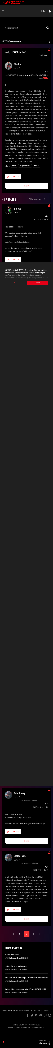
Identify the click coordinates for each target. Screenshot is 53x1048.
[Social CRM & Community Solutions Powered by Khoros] (44, 1043)
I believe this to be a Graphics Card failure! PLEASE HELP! (25, 989)
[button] (8, 176)
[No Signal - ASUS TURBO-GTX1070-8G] (49, 199)
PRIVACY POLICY (34, 1025)
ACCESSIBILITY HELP (40, 1010)
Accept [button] (37, 283)
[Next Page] (39, 934)
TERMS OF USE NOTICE (19, 1025)
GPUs (14, 166)
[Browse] (4, 11)
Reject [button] (15, 283)
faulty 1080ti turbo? (12, 955)
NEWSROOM (24, 1010)
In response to (29, 800)
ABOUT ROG (7, 1010)
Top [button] (3, 1041)
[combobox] (26, 28)
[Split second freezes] (44, 199)
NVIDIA (36, 166)
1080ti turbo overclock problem (16, 966)
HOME (15, 1010)
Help (43, 11)
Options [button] (49, 41)
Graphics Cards (25, 166)
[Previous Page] (13, 934)
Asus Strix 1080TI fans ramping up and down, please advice (26, 978)
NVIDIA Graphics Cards (12, 41)
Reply (26, 186)
